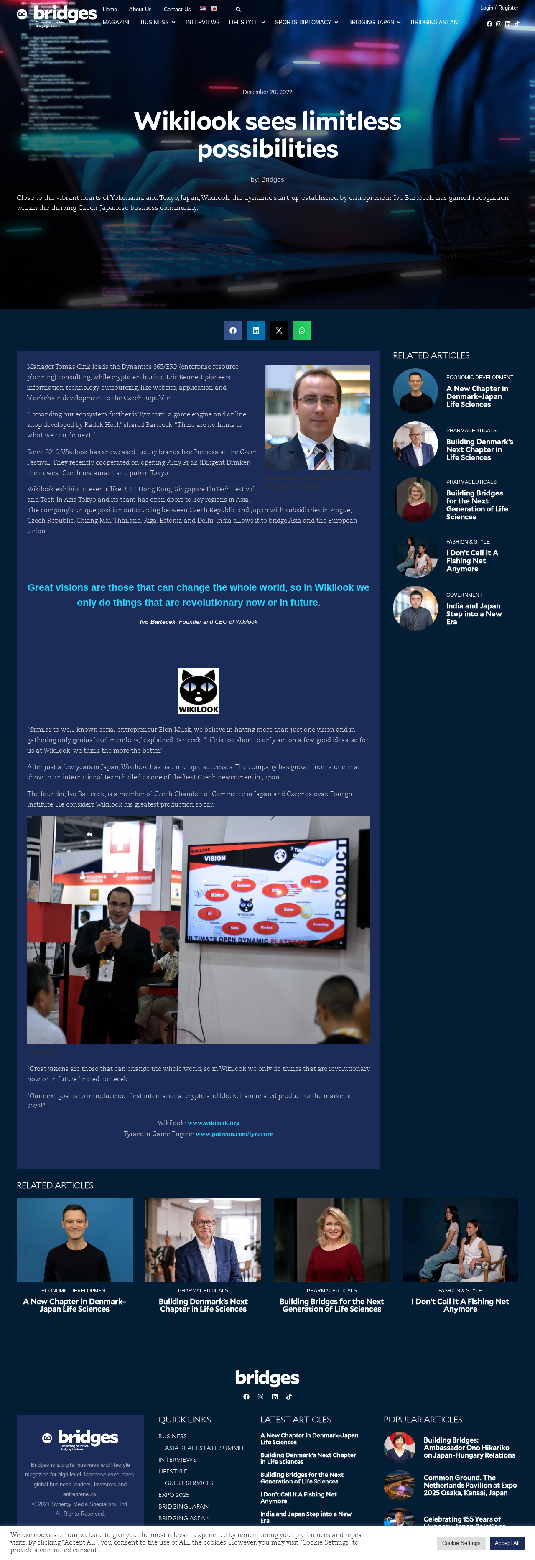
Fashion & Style (468, 542)
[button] (233, 330)
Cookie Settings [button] (461, 1543)
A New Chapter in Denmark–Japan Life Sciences (477, 396)
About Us (140, 9)
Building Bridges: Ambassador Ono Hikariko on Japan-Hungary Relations (469, 1447)
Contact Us (177, 9)
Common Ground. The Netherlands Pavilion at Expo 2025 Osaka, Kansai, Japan (470, 1485)
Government (464, 595)
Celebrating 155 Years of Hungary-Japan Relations (465, 1523)
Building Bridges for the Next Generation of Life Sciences (477, 505)
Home (110, 9)
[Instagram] (498, 24)
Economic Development (479, 377)
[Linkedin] (508, 24)
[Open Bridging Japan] (399, 22)
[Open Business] (173, 22)
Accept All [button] (507, 1543)
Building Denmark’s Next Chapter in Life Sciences (479, 449)
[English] (203, 9)
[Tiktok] (517, 24)
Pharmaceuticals (471, 431)
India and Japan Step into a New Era (474, 614)
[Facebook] (489, 24)
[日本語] (215, 9)
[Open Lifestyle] (263, 22)
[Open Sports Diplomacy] (336, 22)
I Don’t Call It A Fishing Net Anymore (472, 561)
